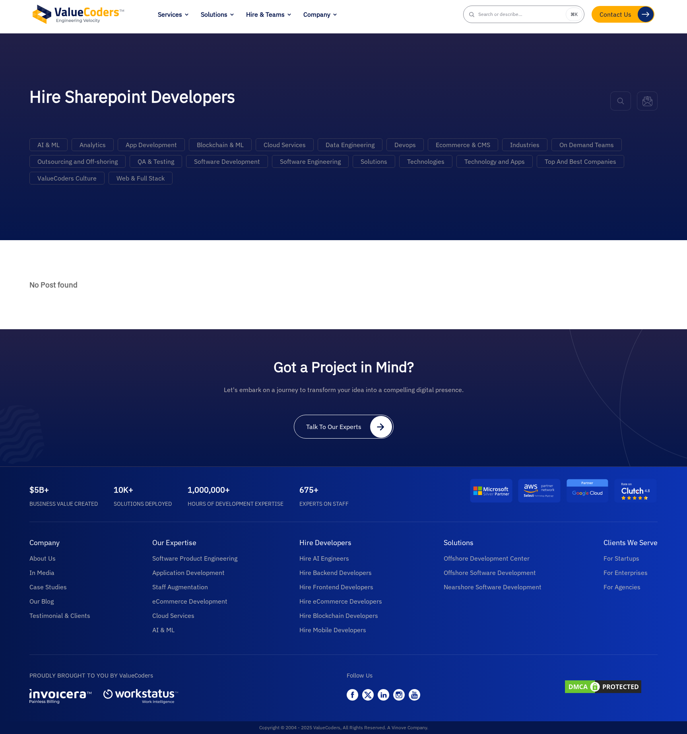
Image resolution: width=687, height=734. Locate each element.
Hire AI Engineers (324, 558)
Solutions (214, 14)
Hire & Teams (265, 14)
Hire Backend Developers (335, 573)
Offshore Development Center (487, 558)
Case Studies (48, 587)
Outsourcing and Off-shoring (77, 161)
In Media (41, 573)
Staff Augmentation (180, 587)
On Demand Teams (586, 145)
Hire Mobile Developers (332, 630)
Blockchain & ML (220, 145)
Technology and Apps (494, 161)
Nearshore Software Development (492, 587)
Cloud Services (285, 145)
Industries (525, 145)
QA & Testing (156, 161)
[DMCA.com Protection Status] (610, 687)
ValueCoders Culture (67, 178)
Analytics (93, 145)
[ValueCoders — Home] (78, 14)
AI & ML (48, 145)
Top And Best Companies (580, 161)
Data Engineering (350, 145)
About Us (42, 558)
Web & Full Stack (140, 178)
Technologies (425, 161)
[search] (620, 101)
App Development (151, 145)
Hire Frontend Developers (336, 587)
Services (170, 14)
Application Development (188, 573)
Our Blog (41, 601)
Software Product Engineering (194, 558)
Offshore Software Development (490, 573)
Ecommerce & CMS (463, 145)
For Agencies (622, 587)
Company (316, 14)
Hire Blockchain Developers (338, 615)
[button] (524, 14)
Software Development (227, 161)
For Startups (621, 558)
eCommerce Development (189, 601)
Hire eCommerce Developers (340, 601)
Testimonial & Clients (59, 615)
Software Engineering (310, 161)
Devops (405, 145)
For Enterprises (626, 573)
